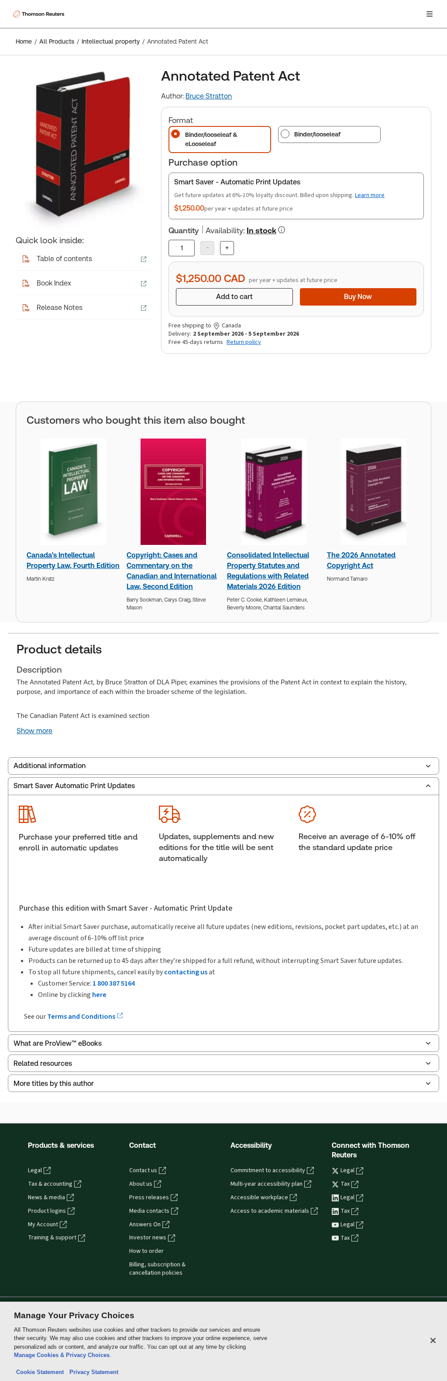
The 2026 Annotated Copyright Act (361, 560)
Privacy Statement (92, 1372)
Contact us (143, 1170)
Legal (35, 1170)
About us (140, 1184)
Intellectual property (111, 41)
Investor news (147, 1238)
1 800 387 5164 (114, 983)
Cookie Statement (40, 1372)
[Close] (433, 1340)
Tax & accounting (50, 1184)
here (99, 994)
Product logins (47, 1211)
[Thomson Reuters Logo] (40, 14)
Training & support (52, 1238)
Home (24, 41)
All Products (56, 41)
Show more (34, 731)
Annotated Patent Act (177, 41)
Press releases (149, 1197)
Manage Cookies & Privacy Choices (62, 1355)
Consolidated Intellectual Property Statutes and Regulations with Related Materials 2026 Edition (268, 571)
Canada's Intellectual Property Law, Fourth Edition (73, 560)
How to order (146, 1251)
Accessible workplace (259, 1197)
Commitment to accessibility (267, 1170)
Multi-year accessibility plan (266, 1184)
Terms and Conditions (82, 1016)
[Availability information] (281, 229)
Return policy (244, 342)
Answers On (145, 1224)
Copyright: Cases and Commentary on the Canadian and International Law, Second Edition (172, 571)
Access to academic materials (269, 1211)
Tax (345, 1184)
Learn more (370, 195)
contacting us (185, 971)
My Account (43, 1224)
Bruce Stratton (209, 96)
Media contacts (149, 1211)
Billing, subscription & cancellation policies (157, 1269)
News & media (46, 1197)
